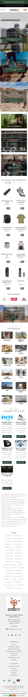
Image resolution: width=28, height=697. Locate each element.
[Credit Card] (9, 680)
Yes (10, 695)
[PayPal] (23, 680)
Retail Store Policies (14, 657)
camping (9, 553)
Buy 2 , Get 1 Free (14, 167)
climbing (18, 553)
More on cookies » (20, 695)
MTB (7, 541)
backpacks (10, 550)
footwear (9, 561)
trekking (20, 585)
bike (19, 550)
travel (18, 582)
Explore (14, 144)
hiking (19, 561)
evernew (18, 558)
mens (14, 567)
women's (18, 588)
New (14, 183)
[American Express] (4, 680)
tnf (21, 579)
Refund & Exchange (14, 649)
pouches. (8, 573)
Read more (7, 436)
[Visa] (14, 683)
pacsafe (18, 570)
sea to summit (18, 576)
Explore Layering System (14, 100)
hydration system (9, 564)
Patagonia (18, 544)
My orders (14, 668)
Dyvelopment (14, 689)
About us (14, 644)
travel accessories (8, 585)
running (7, 576)
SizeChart (14, 659)
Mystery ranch (17, 541)
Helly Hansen (18, 538)
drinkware (9, 558)
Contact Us (14, 655)
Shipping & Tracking (14, 646)
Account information (14, 666)
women (9, 588)
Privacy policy (14, 653)
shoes (6, 579)
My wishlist (14, 670)
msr (22, 567)
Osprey (8, 544)
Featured (8, 183)
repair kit (18, 573)
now (14, 317)
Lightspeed (14, 687)
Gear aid (8, 538)
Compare (14, 672)
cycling (18, 556)
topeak (9, 582)
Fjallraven (17, 535)
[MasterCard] (18, 680)
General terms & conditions (14, 651)
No (14, 695)
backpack (19, 547)
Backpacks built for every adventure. (14, 39)
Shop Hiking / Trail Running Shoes (14, 70)
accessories (9, 547)
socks (14, 579)
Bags (8, 535)
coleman (9, 556)
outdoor (9, 570)
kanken (6, 567)
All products (14, 675)
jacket (20, 564)
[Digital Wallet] (13, 680)
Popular (20, 183)
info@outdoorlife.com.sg (15, 629)
